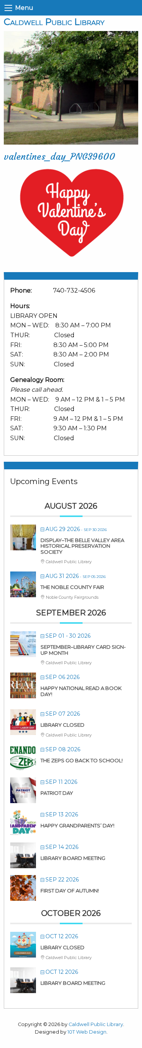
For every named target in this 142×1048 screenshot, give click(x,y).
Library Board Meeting (73, 858)
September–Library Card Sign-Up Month (83, 650)
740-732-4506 (74, 290)
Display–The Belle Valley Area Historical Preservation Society (82, 546)
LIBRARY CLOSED (62, 725)
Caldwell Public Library (54, 21)
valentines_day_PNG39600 (59, 156)
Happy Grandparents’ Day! (77, 825)
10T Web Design (86, 1032)
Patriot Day (57, 793)
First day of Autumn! (70, 891)
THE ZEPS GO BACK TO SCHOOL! (82, 760)
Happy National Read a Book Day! (81, 691)
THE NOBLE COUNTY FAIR (72, 587)
